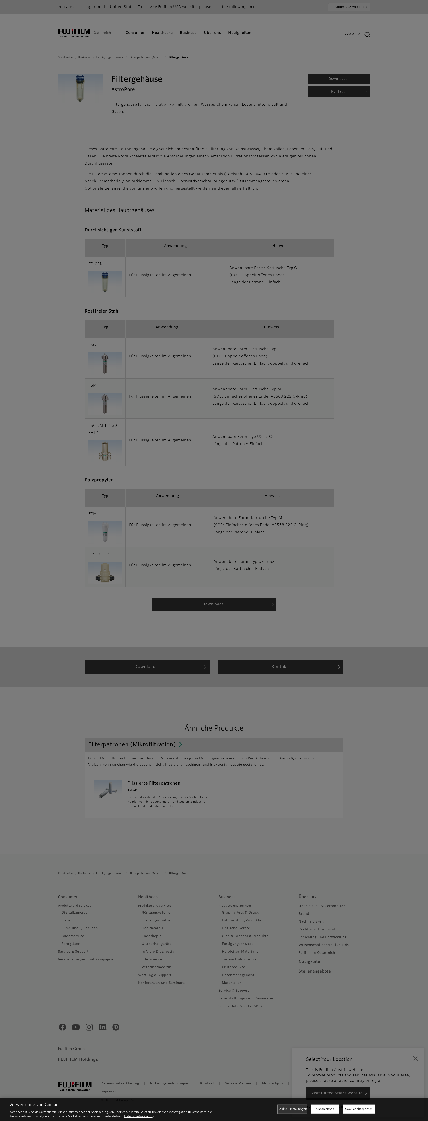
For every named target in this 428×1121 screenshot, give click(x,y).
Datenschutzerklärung (139, 1116)
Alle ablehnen (325, 1109)
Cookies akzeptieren (358, 1109)
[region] (214, 1109)
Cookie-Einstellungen (292, 1109)
